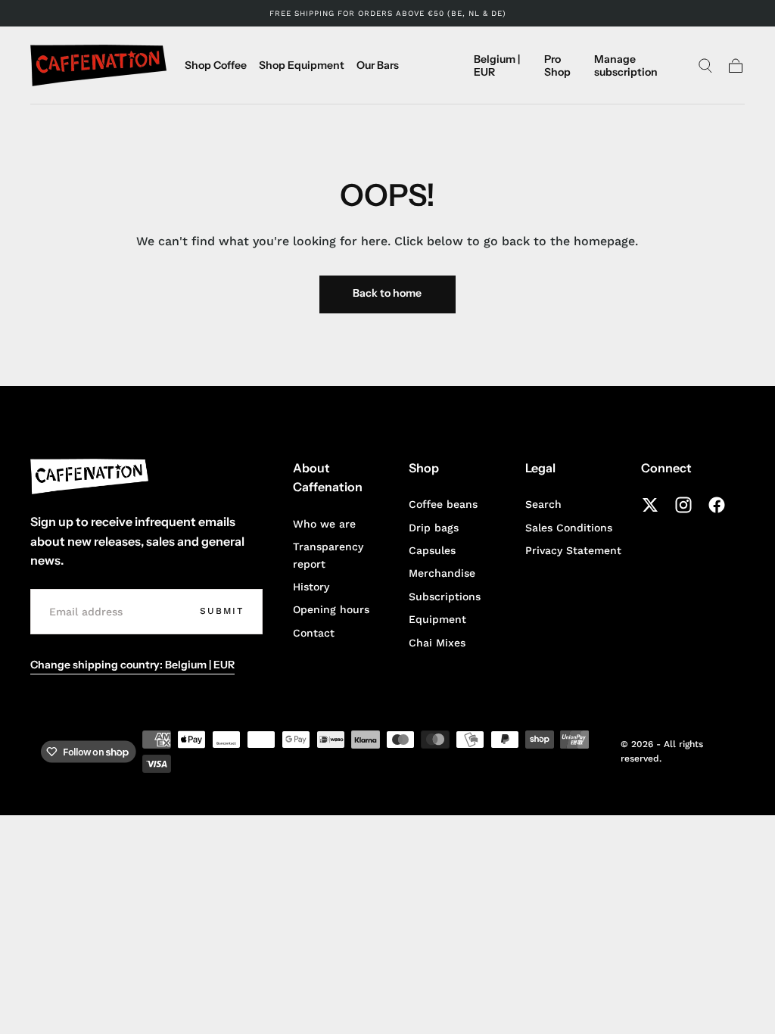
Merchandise (442, 573)
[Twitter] (650, 505)
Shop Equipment (301, 65)
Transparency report (328, 554)
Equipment (437, 619)
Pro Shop (557, 65)
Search (543, 504)
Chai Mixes (437, 643)
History (311, 587)
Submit (222, 611)
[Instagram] (683, 505)
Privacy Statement (573, 550)
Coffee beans (443, 504)
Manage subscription (626, 65)
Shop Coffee (216, 65)
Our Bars (377, 65)
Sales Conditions (568, 528)
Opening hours (331, 609)
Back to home (387, 293)
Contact (314, 633)
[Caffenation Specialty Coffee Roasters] (89, 477)
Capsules (432, 550)
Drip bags (434, 528)
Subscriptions (445, 596)
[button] (503, 68)
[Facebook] (716, 505)
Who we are (324, 524)
